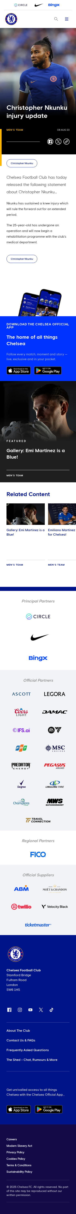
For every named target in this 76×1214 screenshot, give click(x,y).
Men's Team (14, 130)
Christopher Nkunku (22, 163)
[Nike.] (38, 5)
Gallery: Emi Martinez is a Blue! (25, 532)
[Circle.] (22, 5)
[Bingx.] (54, 5)
